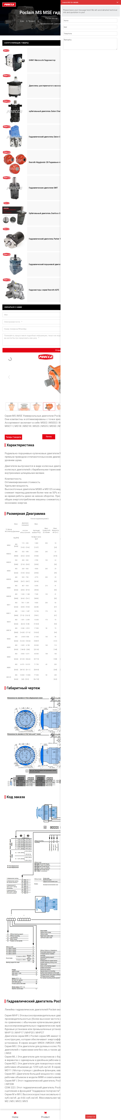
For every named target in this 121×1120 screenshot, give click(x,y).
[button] (13, 437)
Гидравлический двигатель (51, 24)
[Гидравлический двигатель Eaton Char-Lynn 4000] (14, 137)
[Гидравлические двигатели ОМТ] (14, 188)
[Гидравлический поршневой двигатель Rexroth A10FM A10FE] (14, 264)
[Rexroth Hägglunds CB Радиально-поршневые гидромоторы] (14, 162)
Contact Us (90, 1117)
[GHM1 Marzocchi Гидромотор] (14, 60)
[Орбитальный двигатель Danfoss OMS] (14, 213)
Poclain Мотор (51, 18)
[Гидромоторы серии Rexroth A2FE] (14, 290)
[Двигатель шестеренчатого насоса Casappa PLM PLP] (14, 86)
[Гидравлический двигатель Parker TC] (14, 239)
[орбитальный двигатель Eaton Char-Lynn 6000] (14, 111)
